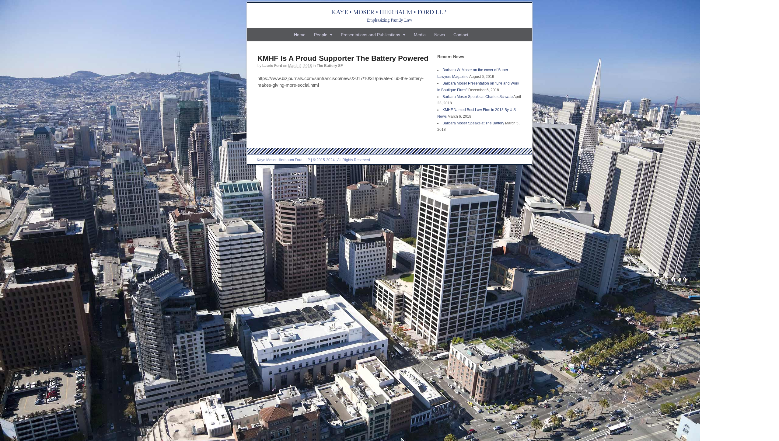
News (439, 34)
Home (300, 34)
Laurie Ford (272, 66)
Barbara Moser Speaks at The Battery (473, 123)
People (320, 34)
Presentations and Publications (370, 34)
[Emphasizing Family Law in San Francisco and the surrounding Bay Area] (389, 15)
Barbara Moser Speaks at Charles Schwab (477, 97)
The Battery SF (330, 66)
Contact (460, 34)
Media (420, 34)
